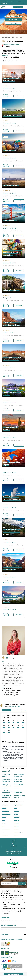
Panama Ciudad (6, 829)
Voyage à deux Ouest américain (19, 796)
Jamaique (16, 823)
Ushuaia (16, 829)
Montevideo (5, 835)
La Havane (16, 817)
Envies (20, 32)
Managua (16, 826)
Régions (4, 32)
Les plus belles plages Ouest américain (7, 791)
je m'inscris (21, 883)
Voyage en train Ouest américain (18, 780)
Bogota (16, 814)
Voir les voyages (13, 23)
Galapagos (16, 820)
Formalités (16, 710)
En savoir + (13, 699)
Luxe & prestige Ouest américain (18, 791)
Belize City (4, 808)
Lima (3, 832)
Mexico (3, 826)
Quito (3, 820)
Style (12, 32)
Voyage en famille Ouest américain (6, 796)
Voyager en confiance (7, 2)
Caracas (16, 835)
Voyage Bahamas (18, 805)
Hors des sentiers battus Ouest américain (18, 785)
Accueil (3, 35)
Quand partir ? (6, 710)
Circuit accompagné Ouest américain (7, 780)
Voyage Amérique (8, 35)
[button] (4, 7)
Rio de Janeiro (5, 811)
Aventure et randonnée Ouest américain (6, 785)
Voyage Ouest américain (6, 37)
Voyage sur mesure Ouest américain (19, 775)
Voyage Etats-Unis (16, 35)
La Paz (15, 808)
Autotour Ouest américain (6, 775)
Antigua (4, 823)
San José (4, 817)
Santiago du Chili (6, 814)
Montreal (16, 811)
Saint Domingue (18, 832)
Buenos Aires (5, 805)
